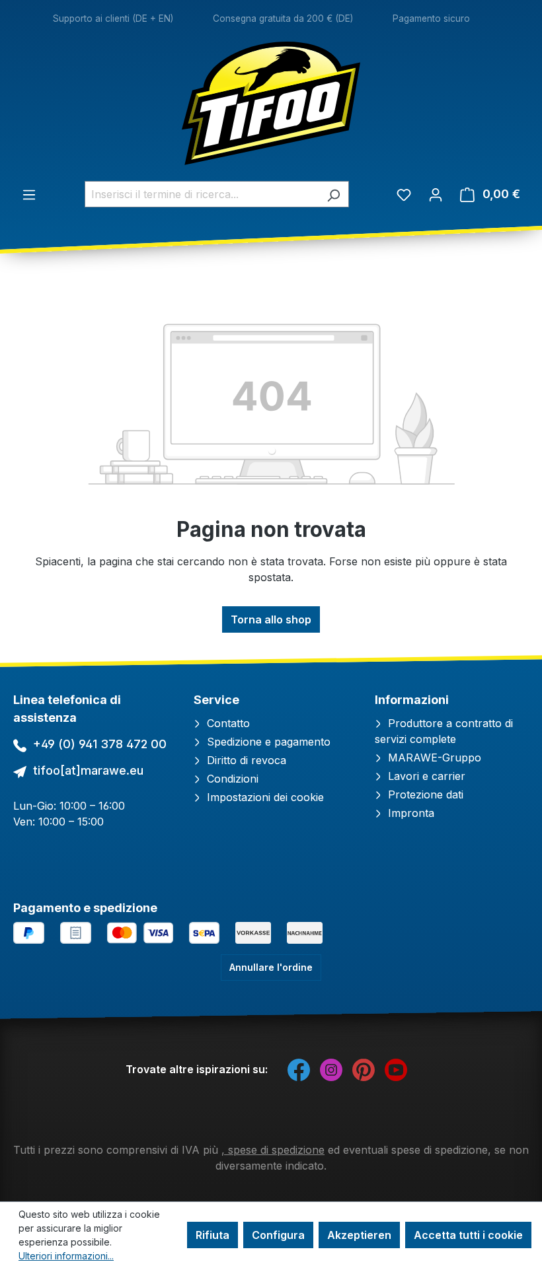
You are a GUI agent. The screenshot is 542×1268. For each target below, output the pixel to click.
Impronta (409, 813)
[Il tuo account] (435, 194)
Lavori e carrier (425, 776)
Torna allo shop (271, 619)
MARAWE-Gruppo (433, 757)
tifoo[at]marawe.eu (88, 770)
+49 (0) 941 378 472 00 (100, 744)
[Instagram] (331, 1069)
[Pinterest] (363, 1069)
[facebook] (299, 1069)
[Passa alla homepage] (271, 103)
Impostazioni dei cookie (264, 797)
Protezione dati (424, 794)
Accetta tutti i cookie (468, 1235)
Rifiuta (212, 1235)
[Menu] (29, 194)
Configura (278, 1235)
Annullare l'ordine (271, 967)
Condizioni (231, 778)
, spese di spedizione (273, 1149)
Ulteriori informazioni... (66, 1255)
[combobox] (202, 194)
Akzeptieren (359, 1235)
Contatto (227, 723)
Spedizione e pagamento (267, 741)
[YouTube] (396, 1069)
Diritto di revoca (245, 760)
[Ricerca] (333, 194)
